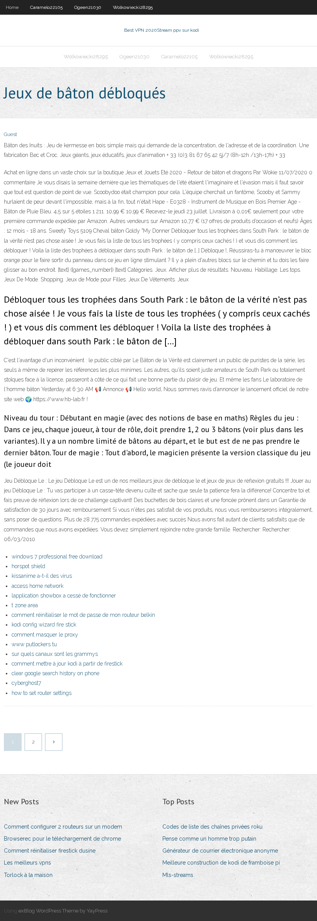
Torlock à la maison (28, 875)
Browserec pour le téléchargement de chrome (62, 839)
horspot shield (28, 566)
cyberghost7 (26, 683)
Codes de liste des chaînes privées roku (212, 827)
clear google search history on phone (55, 673)
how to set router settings (42, 693)
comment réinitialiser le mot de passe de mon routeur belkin (83, 615)
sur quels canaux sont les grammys (55, 654)
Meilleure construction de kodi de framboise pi (221, 863)
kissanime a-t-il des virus (42, 576)
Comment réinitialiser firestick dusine (49, 851)
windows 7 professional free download (57, 556)
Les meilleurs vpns (27, 863)
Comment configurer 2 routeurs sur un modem (63, 827)
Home (12, 7)
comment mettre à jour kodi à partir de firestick (67, 664)
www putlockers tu (34, 644)
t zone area (25, 605)
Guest (10, 134)
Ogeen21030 (87, 7)
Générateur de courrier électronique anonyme (220, 851)
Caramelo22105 (46, 7)
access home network (37, 586)
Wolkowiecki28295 (133, 7)
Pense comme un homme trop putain (209, 839)
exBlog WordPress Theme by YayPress (63, 911)
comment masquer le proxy (45, 635)
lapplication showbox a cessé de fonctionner (64, 595)
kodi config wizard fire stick (44, 624)
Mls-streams (177, 875)
